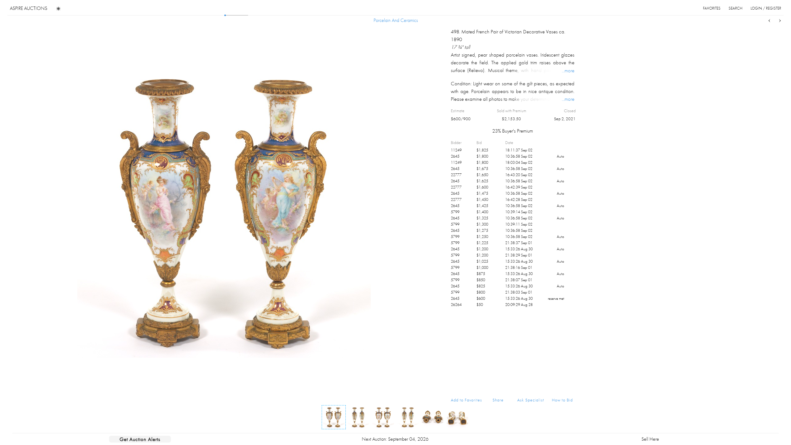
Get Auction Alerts (140, 439)
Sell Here (650, 439)
